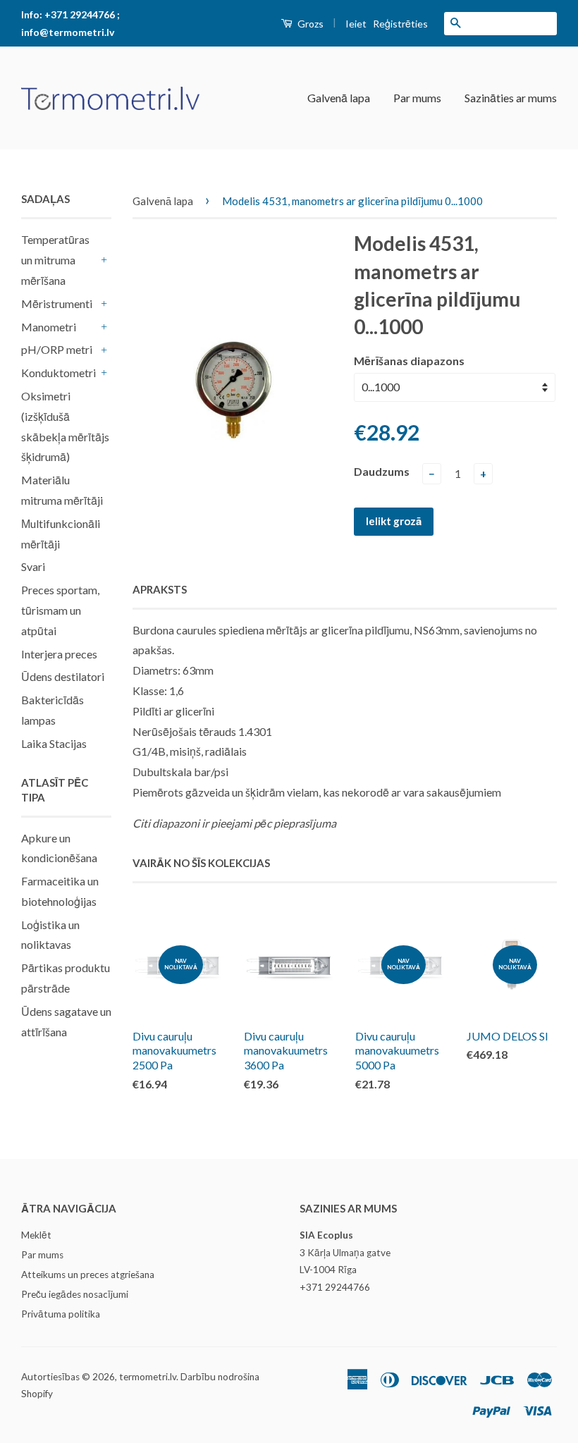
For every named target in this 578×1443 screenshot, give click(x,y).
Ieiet (356, 24)
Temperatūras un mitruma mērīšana (55, 260)
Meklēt (36, 1235)
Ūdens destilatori (62, 676)
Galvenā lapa (338, 97)
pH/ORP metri (56, 349)
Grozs (309, 24)
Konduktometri (58, 372)
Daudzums (382, 471)
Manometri (48, 326)
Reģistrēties (400, 24)
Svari (33, 566)
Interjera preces (59, 654)
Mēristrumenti (56, 303)
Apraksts (160, 589)
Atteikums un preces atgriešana (87, 1274)
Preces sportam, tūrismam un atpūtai (60, 610)
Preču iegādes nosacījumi (74, 1294)
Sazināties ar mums (511, 97)
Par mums (417, 97)
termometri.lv (147, 1376)
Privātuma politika (60, 1314)
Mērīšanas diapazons (409, 360)
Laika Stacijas (54, 743)
